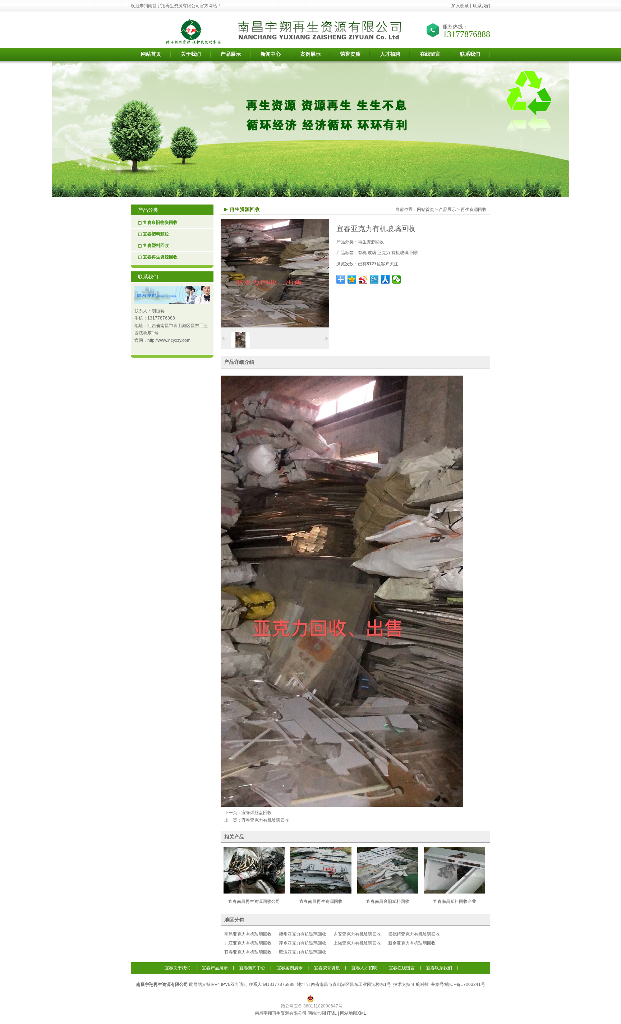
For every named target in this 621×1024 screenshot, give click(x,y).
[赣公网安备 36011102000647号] (310, 998)
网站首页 (425, 209)
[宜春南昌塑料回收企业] (454, 892)
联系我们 (481, 5)
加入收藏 (460, 5)
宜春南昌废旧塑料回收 (387, 901)
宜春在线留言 (402, 967)
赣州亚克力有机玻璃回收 (302, 934)
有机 (362, 252)
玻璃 (372, 252)
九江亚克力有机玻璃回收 (248, 943)
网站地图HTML (322, 1013)
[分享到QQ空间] (352, 279)
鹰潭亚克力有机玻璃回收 (302, 952)
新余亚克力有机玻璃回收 (412, 943)
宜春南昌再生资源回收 (320, 901)
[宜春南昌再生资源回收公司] (254, 892)
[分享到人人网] (385, 279)
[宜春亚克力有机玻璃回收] (275, 326)
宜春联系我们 (439, 967)
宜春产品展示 (215, 967)
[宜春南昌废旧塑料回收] (387, 892)
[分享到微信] (396, 279)
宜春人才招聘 (364, 967)
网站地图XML (353, 1013)
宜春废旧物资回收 (160, 222)
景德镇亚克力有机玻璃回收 (414, 934)
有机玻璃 (400, 252)
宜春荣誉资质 (327, 967)
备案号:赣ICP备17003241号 (458, 984)
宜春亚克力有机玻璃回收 (265, 820)
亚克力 (383, 252)
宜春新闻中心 (252, 967)
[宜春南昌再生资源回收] (320, 892)
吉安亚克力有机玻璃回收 (357, 934)
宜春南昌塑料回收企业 (454, 901)
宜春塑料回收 (156, 245)
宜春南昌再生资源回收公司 (254, 901)
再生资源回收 (474, 209)
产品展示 (447, 209)
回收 (414, 252)
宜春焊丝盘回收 (257, 812)
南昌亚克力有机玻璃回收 (248, 934)
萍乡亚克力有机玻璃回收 (302, 943)
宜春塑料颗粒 (156, 234)
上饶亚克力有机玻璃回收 (357, 943)
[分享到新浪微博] (363, 279)
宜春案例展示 (290, 967)
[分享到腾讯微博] (374, 279)
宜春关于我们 (177, 967)
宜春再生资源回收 (160, 257)
